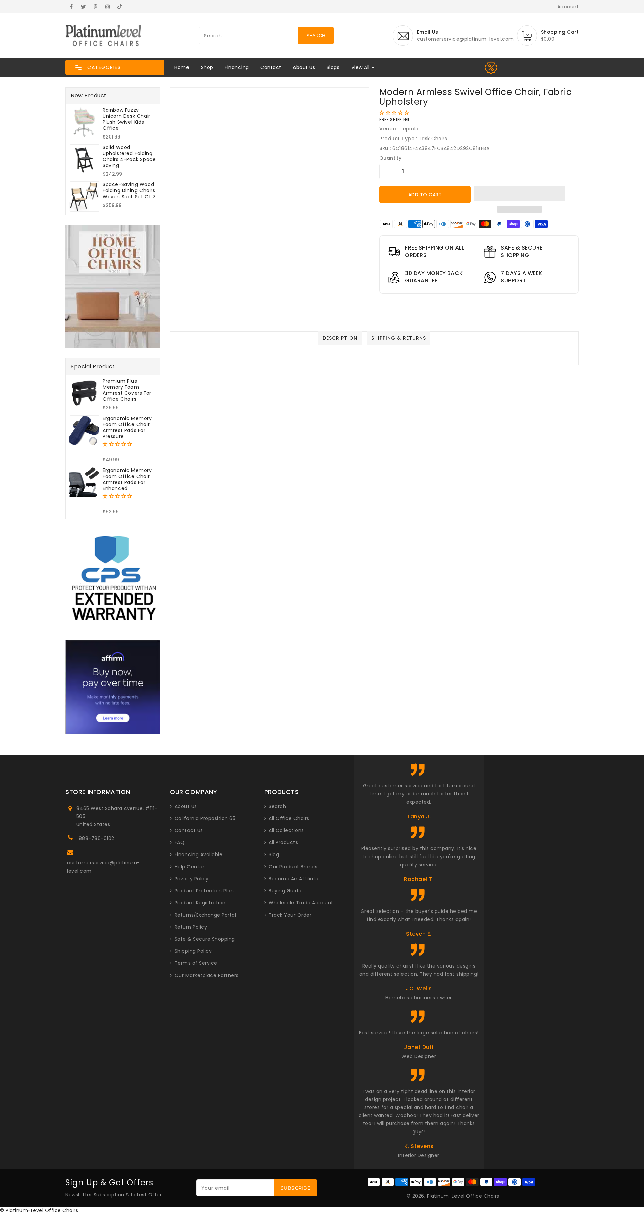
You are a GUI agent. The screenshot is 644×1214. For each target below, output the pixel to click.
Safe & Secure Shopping (205, 939)
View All (360, 67)
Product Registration (200, 902)
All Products (283, 842)
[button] (114, 67)
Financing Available (199, 854)
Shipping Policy (193, 951)
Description (340, 338)
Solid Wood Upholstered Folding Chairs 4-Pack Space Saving (129, 156)
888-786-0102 (96, 838)
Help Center (190, 866)
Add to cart (425, 194)
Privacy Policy (192, 878)
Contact (270, 67)
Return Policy (191, 927)
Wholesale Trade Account (301, 902)
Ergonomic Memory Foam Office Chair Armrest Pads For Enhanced (127, 479)
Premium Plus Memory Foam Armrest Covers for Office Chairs (127, 390)
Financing (237, 67)
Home (181, 67)
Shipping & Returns (398, 338)
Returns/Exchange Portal (205, 915)
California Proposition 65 (205, 818)
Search (277, 806)
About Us (304, 67)
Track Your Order (290, 915)
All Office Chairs (289, 818)
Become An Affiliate (294, 878)
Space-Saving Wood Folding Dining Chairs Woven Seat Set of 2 (129, 190)
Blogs (333, 67)
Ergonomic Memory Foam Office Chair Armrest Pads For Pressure (127, 427)
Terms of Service (196, 963)
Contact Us (189, 830)
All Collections (286, 830)
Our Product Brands (293, 866)
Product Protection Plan (204, 890)
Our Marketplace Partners (207, 975)
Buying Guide (285, 890)
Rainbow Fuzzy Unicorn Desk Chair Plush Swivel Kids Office (126, 119)
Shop (207, 67)
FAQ (180, 842)
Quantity (390, 158)
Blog (274, 854)
